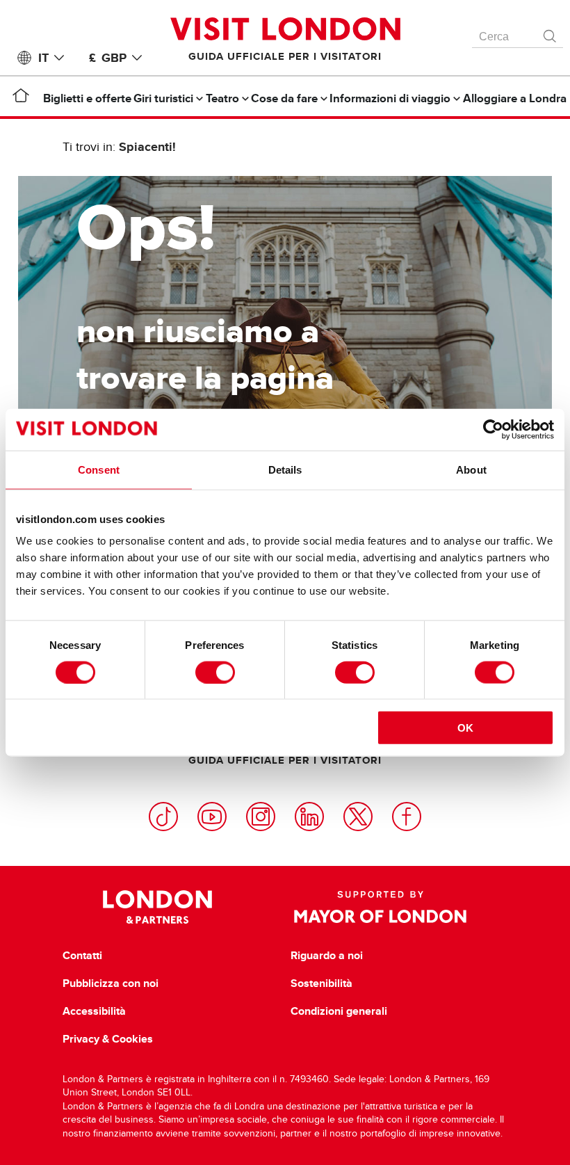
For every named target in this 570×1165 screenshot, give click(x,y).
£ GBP (108, 58)
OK (465, 728)
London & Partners (157, 907)
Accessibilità (94, 1011)
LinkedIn (309, 816)
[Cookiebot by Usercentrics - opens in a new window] (493, 429)
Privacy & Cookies (108, 1039)
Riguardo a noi (327, 955)
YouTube (212, 816)
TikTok (163, 816)
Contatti (82, 955)
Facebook (406, 816)
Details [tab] (285, 469)
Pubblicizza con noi (110, 983)
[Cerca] (550, 32)
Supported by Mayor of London (380, 907)
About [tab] (471, 469)
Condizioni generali (339, 1011)
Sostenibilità (321, 983)
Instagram (260, 816)
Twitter (358, 816)
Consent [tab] (99, 469)
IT (43, 58)
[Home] (21, 98)
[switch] (215, 672)
